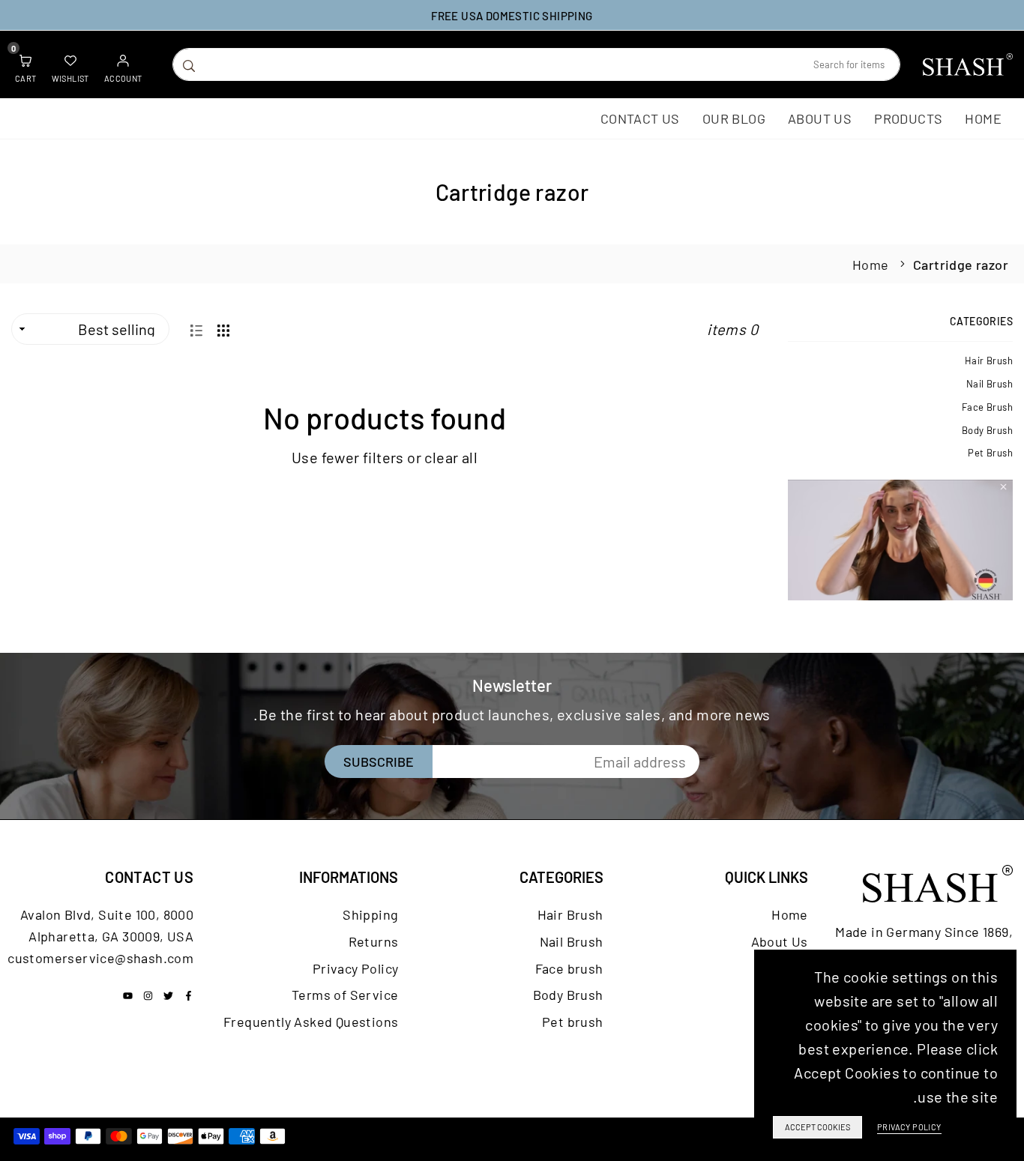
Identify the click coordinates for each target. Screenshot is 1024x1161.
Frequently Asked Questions (310, 1021)
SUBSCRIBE (378, 761)
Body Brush (987, 430)
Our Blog (733, 118)
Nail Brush (989, 384)
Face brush (987, 407)
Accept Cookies (817, 1127)
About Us (820, 118)
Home (983, 118)
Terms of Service (345, 994)
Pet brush (990, 453)
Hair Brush (989, 361)
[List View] (196, 329)
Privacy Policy (356, 968)
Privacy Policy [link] (909, 1127)
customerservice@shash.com (100, 958)
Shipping (370, 914)
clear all (451, 457)
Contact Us (640, 118)
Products (908, 118)
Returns (374, 941)
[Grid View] (223, 329)
